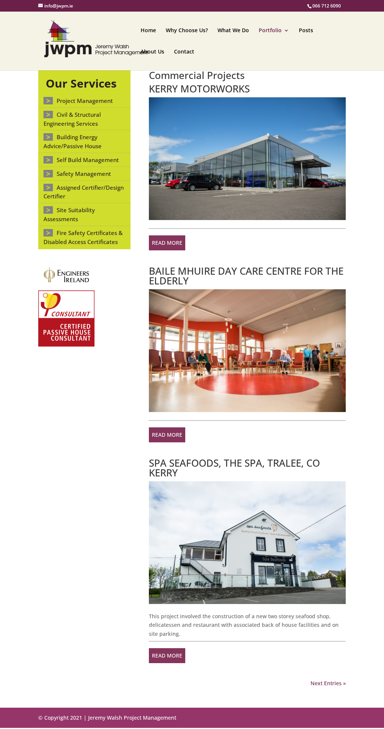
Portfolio (270, 31)
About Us (152, 52)
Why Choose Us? (187, 31)
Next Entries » (328, 683)
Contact (184, 52)
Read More (167, 242)
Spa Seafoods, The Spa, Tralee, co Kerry (234, 467)
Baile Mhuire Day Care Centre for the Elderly (246, 275)
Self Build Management (88, 160)
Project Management (85, 100)
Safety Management (84, 173)
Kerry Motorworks (199, 88)
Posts (306, 31)
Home (148, 31)
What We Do (233, 31)
